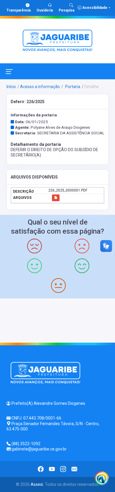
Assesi (37, 484)
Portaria (72, 86)
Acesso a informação (40, 86)
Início (11, 86)
